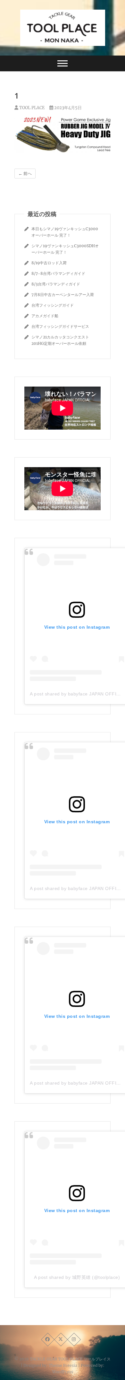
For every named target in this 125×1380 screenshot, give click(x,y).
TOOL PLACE (31, 107)
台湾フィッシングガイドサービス (60, 326)
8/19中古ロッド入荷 (49, 262)
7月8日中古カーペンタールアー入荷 (62, 294)
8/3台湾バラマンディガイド (55, 284)
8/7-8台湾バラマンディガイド (58, 273)
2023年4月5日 (67, 107)
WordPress (62, 1371)
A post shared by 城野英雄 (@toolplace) (77, 1277)
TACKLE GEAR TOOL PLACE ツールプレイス (70, 1359)
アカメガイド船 (44, 315)
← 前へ (25, 173)
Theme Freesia (63, 1365)
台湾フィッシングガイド (52, 305)
